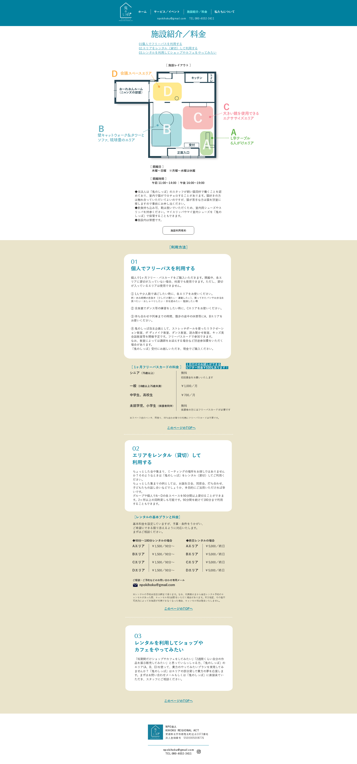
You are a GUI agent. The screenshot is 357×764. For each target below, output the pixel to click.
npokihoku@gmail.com (178, 750)
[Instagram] (198, 751)
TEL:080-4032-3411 (178, 753)
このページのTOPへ (178, 608)
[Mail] (135, 585)
